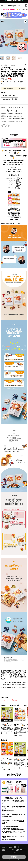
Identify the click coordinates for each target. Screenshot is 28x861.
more (6, 84)
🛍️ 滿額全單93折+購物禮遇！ (8, 9)
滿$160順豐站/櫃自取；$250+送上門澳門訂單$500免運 (16, 109)
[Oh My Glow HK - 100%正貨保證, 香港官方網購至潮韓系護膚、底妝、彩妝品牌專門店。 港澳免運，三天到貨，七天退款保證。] (14, 5)
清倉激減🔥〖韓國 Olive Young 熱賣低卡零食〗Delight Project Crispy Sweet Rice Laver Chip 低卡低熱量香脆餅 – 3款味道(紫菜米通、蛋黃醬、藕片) (7, 728)
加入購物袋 (14, 857)
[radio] (9, 95)
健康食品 (13, 65)
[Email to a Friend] (8, 125)
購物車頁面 (14, 829)
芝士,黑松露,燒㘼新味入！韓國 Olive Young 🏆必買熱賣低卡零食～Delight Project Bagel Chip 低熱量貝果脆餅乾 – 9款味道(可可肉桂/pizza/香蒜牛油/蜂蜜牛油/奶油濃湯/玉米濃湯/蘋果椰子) (14, 213)
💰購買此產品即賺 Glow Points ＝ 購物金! (13, 88)
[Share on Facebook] (5, 125)
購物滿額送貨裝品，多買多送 (14, 116)
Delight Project (6, 67)
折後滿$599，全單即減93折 (14, 113)
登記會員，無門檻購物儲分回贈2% (15, 118)
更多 (25, 705)
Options (3, 92)
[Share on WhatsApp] (2, 125)
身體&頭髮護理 (4, 65)
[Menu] (2, 5)
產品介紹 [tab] (14, 135)
